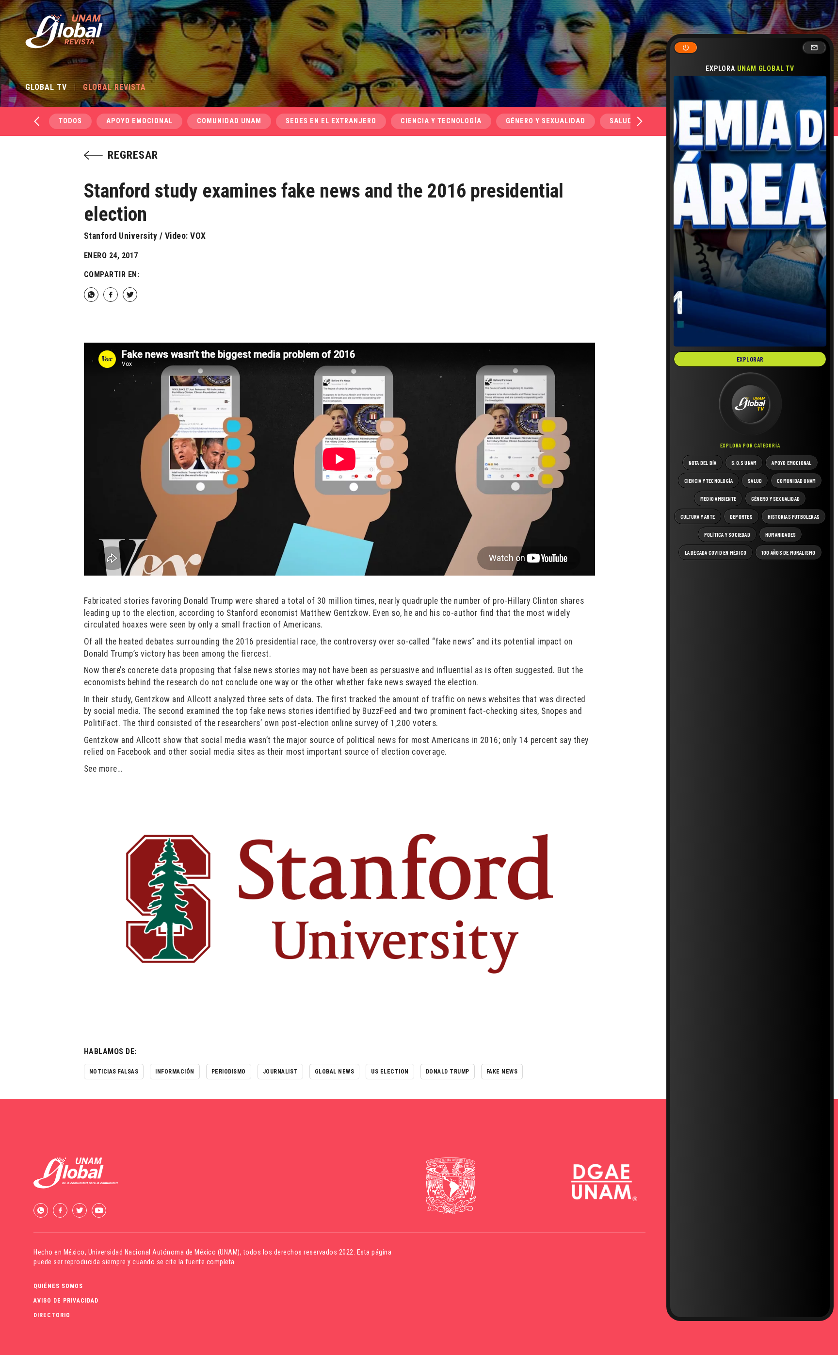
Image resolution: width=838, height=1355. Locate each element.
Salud (621, 121)
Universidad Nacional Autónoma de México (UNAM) (164, 1252)
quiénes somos (58, 1286)
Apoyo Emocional (139, 121)
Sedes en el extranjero (331, 121)
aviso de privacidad (65, 1300)
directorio (51, 1315)
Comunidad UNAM (229, 121)
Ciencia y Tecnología (441, 121)
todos (70, 121)
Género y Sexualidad (545, 121)
